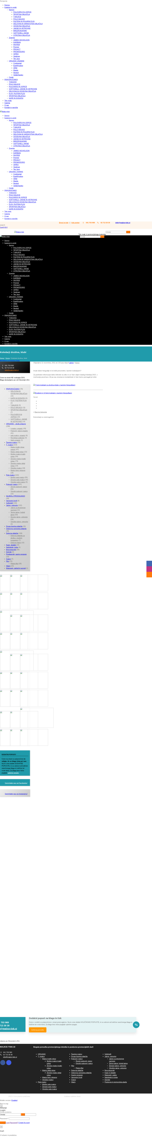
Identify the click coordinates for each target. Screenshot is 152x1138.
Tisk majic (8, 100)
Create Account (24, 1123)
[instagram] (8, 1062)
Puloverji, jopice (11, 484)
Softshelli (9, 503)
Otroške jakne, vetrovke (19, 522)
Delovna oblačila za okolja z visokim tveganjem (18, 538)
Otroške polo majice (18, 482)
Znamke (12, 38)
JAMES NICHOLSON (21, 40)
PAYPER (16, 45)
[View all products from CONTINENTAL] (34, 609)
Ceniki (11, 77)
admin (71, 363)
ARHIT (83, 1096)
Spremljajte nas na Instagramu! (16, 794)
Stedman (16, 56)
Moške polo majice (17, 477)
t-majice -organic (17, 428)
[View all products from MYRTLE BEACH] (34, 649)
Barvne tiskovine (41, 412)
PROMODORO (19, 52)
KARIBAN (17, 42)
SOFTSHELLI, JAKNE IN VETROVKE (23, 89)
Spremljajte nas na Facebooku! (16, 783)
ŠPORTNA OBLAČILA (21, 14)
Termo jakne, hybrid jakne (118, 1063)
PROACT (16, 49)
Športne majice (11, 442)
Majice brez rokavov (18, 470)
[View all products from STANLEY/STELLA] (37, 727)
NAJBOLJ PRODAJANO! (15, 496)
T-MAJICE (17, 17)
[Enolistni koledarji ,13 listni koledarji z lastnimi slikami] (52, 393)
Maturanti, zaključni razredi (16, 568)
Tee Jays (16, 59)
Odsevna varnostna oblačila (16, 529)
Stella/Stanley (18, 75)
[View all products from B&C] (34, 591)
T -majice (9, 445)
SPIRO (16, 54)
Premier (16, 47)
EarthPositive (18, 66)
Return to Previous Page (10, 360)
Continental (17, 63)
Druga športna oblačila (14, 526)
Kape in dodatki (110, 1073)
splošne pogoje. (13, 773)
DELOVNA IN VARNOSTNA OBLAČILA (28, 24)
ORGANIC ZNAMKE (16, 61)
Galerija (7, 103)
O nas (6, 105)
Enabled (14, 1100)
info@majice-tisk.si (122, 223)
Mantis (15, 70)
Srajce (8, 559)
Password (4, 1118)
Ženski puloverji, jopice (19, 487)
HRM (15, 68)
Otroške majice (16, 468)
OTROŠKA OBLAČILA (21, 35)
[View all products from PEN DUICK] (34, 670)
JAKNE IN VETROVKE (21, 28)
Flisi (7, 561)
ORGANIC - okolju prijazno (16, 424)
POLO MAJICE (19, 19)
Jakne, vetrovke (12, 505)
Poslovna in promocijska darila (116, 1082)
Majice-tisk (4, 1096)
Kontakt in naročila (11, 107)
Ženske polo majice (18, 480)
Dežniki (9, 552)
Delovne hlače (16, 543)
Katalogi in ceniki (10, 7)
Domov (7, 5)
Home (2, 358)
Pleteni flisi (14, 564)
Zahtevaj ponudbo (37, 1030)
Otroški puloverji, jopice (19, 491)
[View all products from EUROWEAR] (34, 631)
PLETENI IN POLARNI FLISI (23, 21)
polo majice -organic (18, 435)
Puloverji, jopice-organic (19, 431)
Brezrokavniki (11, 550)
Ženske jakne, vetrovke (19, 517)
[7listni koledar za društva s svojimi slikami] (54, 385)
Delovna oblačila (12, 533)
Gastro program (77, 1075)
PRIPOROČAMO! (11, 80)
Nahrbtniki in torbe (111, 1077)
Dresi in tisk (63, 223)
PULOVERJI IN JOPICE (22, 12)
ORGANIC (42, 1054)
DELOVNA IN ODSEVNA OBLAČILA (22, 91)
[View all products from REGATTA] (34, 688)
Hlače (8, 566)
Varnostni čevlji (11, 501)
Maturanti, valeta (111, 1075)
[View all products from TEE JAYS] (34, 745)
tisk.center (75, 223)
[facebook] (2, 1062)
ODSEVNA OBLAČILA (21, 26)
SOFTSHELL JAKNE (21, 33)
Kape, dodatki (11, 545)
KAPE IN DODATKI (16, 98)
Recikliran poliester (17, 438)
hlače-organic (15, 440)
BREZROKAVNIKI (20, 31)
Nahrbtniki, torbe (12, 547)
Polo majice (10, 475)
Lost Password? (12, 1123)
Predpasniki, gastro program (16, 554)
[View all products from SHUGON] (34, 706)
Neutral (16, 73)
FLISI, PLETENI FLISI (17, 93)
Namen (11, 10)
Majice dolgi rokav (17, 452)
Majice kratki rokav (49, 1059)
